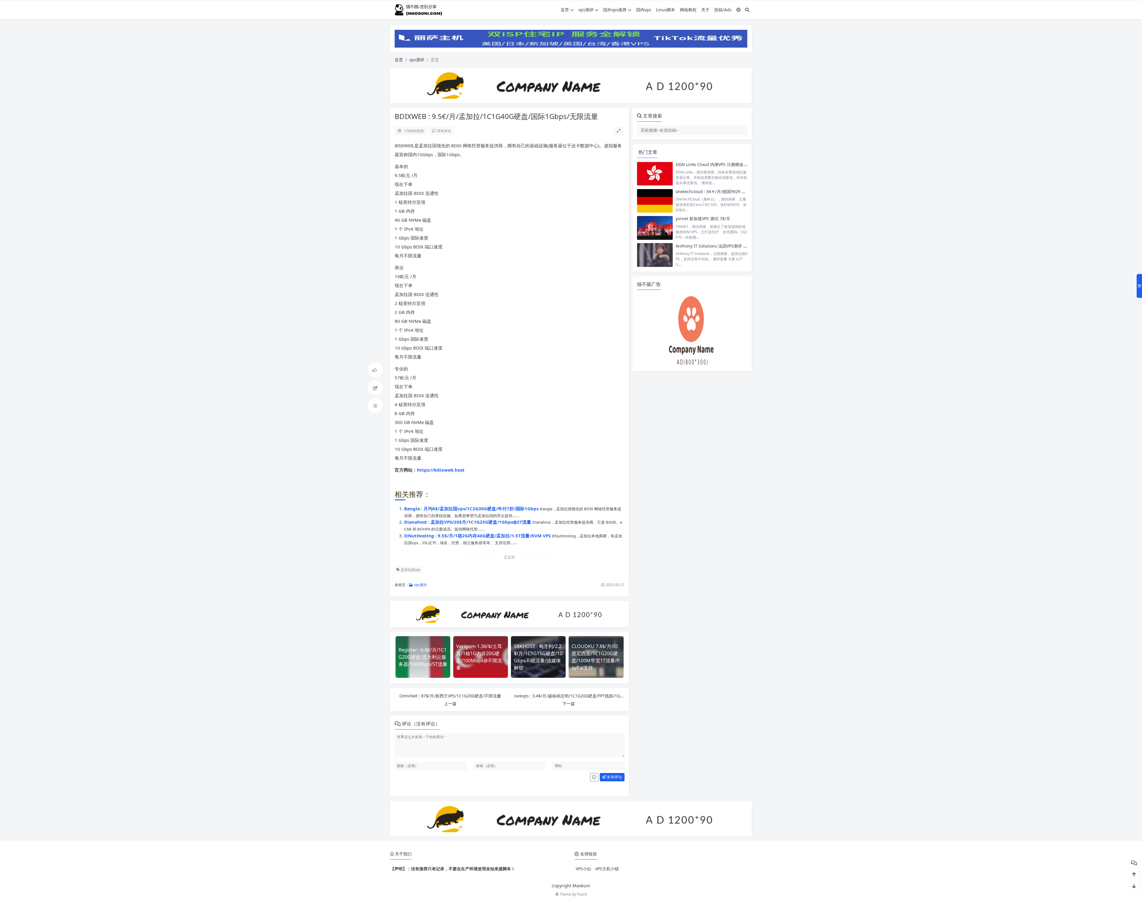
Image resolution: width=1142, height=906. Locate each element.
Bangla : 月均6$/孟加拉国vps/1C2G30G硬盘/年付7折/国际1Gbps (472, 508)
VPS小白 (583, 868)
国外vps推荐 (615, 9)
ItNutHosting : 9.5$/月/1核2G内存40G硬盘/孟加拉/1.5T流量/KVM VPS (478, 536)
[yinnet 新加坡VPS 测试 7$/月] (655, 228)
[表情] (594, 777)
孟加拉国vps (410, 569)
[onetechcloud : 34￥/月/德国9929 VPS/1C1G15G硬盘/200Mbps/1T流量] (655, 201)
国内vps (643, 9)
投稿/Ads (723, 9)
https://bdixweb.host (441, 470)
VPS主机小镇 (607, 868)
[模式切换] (738, 9)
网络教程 (688, 9)
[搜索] (747, 9)
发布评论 (614, 777)
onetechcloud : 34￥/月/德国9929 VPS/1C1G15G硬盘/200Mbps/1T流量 (743, 191)
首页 (565, 9)
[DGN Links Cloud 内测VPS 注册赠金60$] (655, 174)
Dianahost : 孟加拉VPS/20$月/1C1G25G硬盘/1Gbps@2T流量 (468, 522)
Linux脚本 (665, 9)
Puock (582, 894)
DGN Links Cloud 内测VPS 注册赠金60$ (713, 164)
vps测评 (586, 9)
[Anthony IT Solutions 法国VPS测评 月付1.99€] (655, 255)
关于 (705, 9)
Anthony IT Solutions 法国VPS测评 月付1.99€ (719, 246)
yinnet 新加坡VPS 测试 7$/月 (703, 218)
